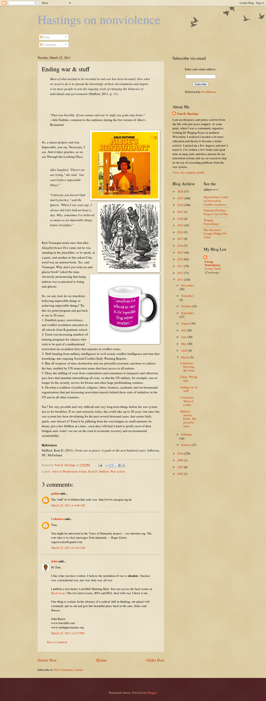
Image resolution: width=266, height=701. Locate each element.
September (187, 313)
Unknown (57, 519)
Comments (49, 44)
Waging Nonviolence (211, 222)
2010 (180, 453)
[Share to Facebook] (120, 465)
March (185, 357)
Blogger (152, 692)
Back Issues (58, 593)
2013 (180, 266)
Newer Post (47, 660)
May (184, 344)
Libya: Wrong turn (188, 379)
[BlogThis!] (112, 465)
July (184, 330)
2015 (180, 252)
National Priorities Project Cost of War (216, 212)
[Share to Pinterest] (124, 465)
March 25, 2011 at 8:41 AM (68, 547)
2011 (180, 279)
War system (117, 471)
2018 (180, 232)
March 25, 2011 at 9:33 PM (67, 633)
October (186, 306)
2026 (180, 191)
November (187, 296)
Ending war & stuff (188, 389)
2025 (180, 198)
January (186, 445)
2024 (180, 205)
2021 (180, 212)
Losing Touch (213, 268)
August (186, 323)
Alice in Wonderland (64, 471)
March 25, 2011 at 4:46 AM (68, 505)
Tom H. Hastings (187, 114)
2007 (180, 467)
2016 (180, 245)
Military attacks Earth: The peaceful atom (188, 418)
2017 (180, 239)
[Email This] (108, 465)
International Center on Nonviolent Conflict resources (216, 200)
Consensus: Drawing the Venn (187, 366)
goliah (55, 493)
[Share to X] (116, 465)
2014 (180, 259)
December (187, 285)
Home (101, 660)
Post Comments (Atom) (68, 670)
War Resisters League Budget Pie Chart (215, 233)
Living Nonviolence (213, 263)
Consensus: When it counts (187, 401)
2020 (180, 218)
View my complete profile (188, 172)
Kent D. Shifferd (98, 471)
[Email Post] (100, 465)
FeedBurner (209, 92)
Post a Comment (57, 642)
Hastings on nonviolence (98, 19)
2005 (180, 473)
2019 (180, 225)
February (186, 434)
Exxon (82, 471)
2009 (180, 460)
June (184, 337)
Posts (46, 37)
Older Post (155, 660)
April (184, 350)
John (54, 561)
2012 (180, 273)
